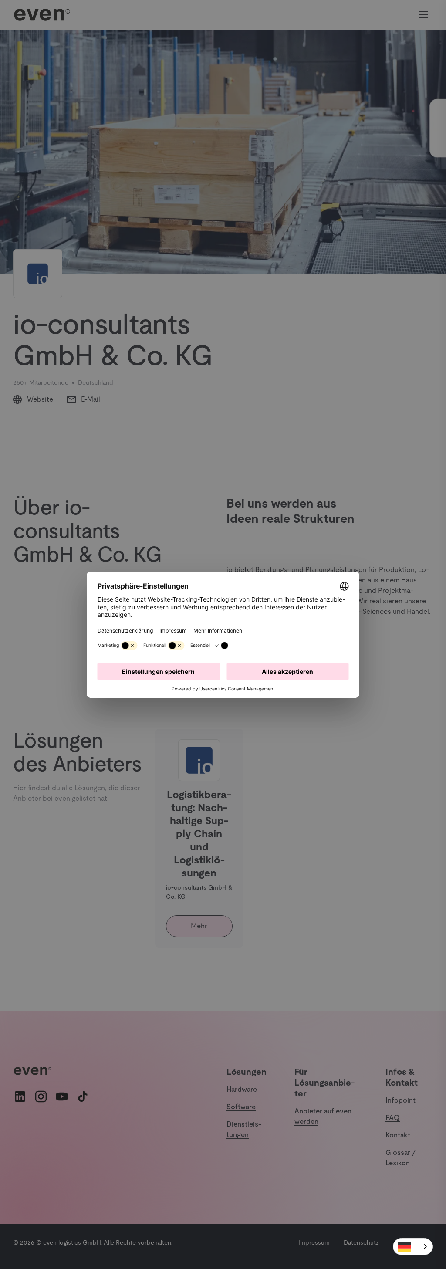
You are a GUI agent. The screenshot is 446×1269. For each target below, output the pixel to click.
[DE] (412, 1247)
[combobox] (413, 1246)
